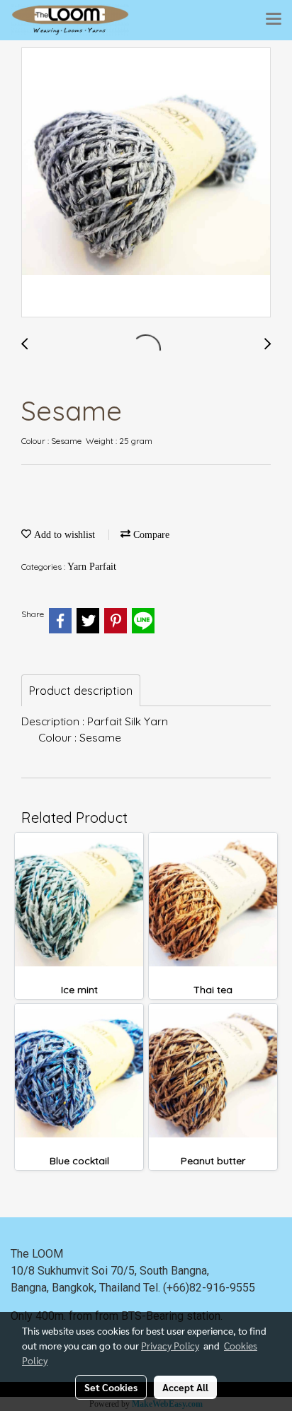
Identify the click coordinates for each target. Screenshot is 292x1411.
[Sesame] (146, 183)
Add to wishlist (63, 534)
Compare (149, 534)
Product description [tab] (81, 691)
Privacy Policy (170, 1345)
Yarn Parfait (91, 566)
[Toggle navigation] (273, 19)
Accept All (185, 1387)
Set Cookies (110, 1387)
